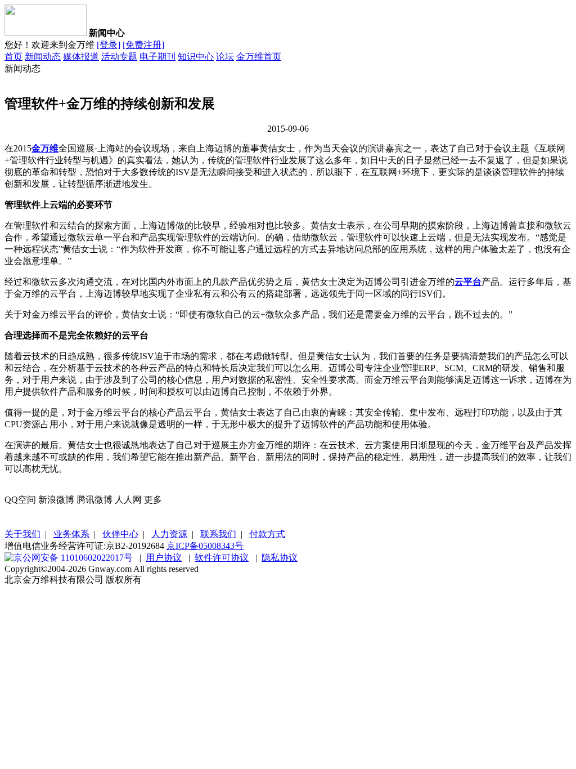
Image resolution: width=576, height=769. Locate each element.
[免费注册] (143, 45)
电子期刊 (158, 56)
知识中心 (196, 56)
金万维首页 (258, 56)
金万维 (45, 148)
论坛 (225, 56)
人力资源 (169, 534)
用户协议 (164, 557)
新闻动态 (43, 56)
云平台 (468, 282)
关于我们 (22, 534)
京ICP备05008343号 (205, 546)
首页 (13, 56)
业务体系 (71, 534)
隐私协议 (280, 557)
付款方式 (267, 534)
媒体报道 (81, 56)
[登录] (108, 45)
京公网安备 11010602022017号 (73, 557)
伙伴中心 (120, 534)
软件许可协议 (222, 557)
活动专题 (119, 56)
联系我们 (218, 534)
